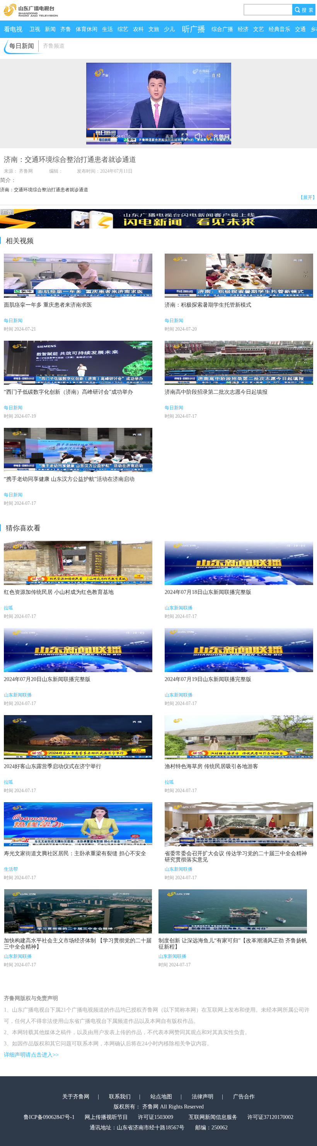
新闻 (50, 29)
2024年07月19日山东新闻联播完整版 (208, 679)
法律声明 (202, 1097)
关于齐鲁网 (75, 1097)
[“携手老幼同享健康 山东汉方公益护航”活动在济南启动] (78, 450)
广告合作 (244, 1097)
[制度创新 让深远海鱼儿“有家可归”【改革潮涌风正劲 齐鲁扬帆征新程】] (232, 911)
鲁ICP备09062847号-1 (49, 1117)
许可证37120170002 (270, 1117)
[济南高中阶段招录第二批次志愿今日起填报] (239, 363)
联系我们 (120, 1097)
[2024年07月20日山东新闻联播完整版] (78, 650)
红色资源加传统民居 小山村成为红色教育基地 (59, 592)
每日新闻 (13, 320)
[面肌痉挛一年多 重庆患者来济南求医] (78, 276)
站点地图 (161, 1097)
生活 (107, 29)
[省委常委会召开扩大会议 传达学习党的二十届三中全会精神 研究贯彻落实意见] (239, 824)
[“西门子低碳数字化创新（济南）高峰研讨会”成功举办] (78, 363)
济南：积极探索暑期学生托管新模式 (208, 305)
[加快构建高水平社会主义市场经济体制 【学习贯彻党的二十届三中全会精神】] (78, 911)
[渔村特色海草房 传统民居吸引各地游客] (239, 737)
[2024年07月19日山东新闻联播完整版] (239, 650)
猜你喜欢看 (23, 528)
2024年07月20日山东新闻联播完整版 (47, 679)
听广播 (193, 29)
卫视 (34, 29)
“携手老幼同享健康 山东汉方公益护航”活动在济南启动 (69, 479)
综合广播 (222, 29)
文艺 (258, 29)
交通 (300, 29)
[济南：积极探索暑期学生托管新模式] (239, 276)
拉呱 (8, 608)
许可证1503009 (155, 1117)
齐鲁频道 (54, 46)
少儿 (169, 29)
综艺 (123, 29)
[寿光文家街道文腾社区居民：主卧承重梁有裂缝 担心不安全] (78, 824)
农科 (138, 29)
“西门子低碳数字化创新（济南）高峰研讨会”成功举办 (68, 392)
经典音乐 (279, 29)
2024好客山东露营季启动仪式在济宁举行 (52, 766)
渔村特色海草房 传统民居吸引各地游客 (211, 766)
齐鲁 (65, 29)
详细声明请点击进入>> (31, 1055)
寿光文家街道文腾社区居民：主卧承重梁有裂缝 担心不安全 (75, 853)
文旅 (153, 29)
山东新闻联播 (179, 608)
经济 (243, 29)
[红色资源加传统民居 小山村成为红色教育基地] (78, 563)
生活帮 (11, 869)
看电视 (13, 29)
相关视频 (20, 241)
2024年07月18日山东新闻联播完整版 (208, 592)
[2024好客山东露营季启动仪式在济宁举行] (78, 737)
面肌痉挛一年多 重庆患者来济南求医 (48, 305)
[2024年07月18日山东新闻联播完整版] (239, 563)
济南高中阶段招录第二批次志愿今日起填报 (216, 392)
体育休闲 (86, 29)
